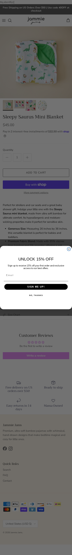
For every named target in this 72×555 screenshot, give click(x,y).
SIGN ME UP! (36, 286)
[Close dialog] (69, 249)
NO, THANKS (36, 295)
